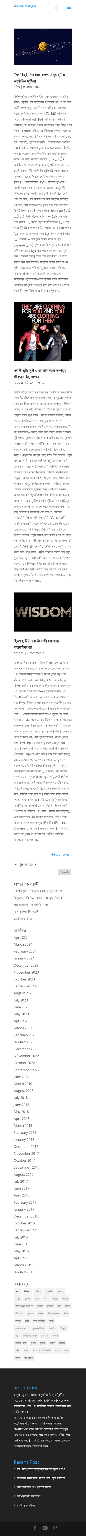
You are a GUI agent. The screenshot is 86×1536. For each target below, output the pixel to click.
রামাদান (62, 1343)
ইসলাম (37, 1298)
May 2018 (21, 1111)
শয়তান (57, 1350)
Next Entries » (61, 854)
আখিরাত (38, 1291)
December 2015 (26, 1216)
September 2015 (26, 1230)
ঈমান (46, 1298)
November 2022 (26, 1056)
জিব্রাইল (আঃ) (53, 1313)
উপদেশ (55, 1298)
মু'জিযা (17, 87)
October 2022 (24, 1062)
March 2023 (23, 1028)
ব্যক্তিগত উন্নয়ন (30, 1335)
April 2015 (21, 1258)
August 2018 (23, 1090)
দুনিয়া (27, 1321)
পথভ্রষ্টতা (52, 1328)
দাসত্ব (18, 1321)
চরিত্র (67, 1306)
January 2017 (24, 1209)
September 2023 (26, 986)
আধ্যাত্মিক (49, 1291)
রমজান (52, 1343)
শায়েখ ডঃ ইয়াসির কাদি (42, 1350)
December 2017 (26, 1146)
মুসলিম (43, 1343)
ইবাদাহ (27, 1298)
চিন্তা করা (19, 1313)
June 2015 (21, 1244)
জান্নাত (41, 1313)
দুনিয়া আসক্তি (39, 1321)
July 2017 (21, 1181)
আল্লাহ (60, 1291)
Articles (19, 382)
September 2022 (26, 1070)
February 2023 (25, 1035)
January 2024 (24, 958)
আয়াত (17, 1298)
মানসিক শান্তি (21, 1343)
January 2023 (24, 1042)
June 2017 (21, 1188)
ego (17, 1291)
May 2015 (21, 1251)
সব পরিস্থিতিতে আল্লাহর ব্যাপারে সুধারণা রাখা (38, 891)
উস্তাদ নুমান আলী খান (24, 1306)
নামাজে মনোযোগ (22, 1328)
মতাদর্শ (55, 1335)
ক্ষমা (59, 1306)
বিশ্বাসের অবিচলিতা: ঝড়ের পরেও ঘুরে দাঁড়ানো (38, 897)
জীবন (66, 1313)
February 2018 (25, 1132)
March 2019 (23, 1083)
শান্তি (17, 1350)
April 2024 (21, 937)
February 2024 (25, 951)
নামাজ (51, 1321)
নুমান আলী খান (38, 1328)
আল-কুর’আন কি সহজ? (26, 911)
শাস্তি (26, 1350)
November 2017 (26, 1153)
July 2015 (21, 1237)
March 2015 (23, 1265)
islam (27, 1291)
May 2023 (21, 1014)
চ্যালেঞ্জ (31, 1313)
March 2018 (23, 1125)
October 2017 (24, 1160)
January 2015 (24, 1272)
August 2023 (23, 993)
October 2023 (24, 979)
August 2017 (23, 1174)
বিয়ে (17, 1335)
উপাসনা (65, 1298)
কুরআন (40, 1306)
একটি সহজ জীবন (23, 918)
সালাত (17, 1358)
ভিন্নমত (44, 1335)
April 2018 (21, 1118)
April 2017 (21, 1195)
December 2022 (26, 1049)
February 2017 (25, 1202)
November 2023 (26, 972)
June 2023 (21, 1007)
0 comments (31, 87)
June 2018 (21, 1104)
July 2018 (21, 1097)
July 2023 (21, 1000)
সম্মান (66, 1350)
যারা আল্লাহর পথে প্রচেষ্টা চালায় (31, 904)
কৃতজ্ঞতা (50, 1306)
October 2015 (24, 1223)
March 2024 (23, 944)
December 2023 (26, 965)
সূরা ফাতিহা (28, 1358)
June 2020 (21, 1077)
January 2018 (24, 1139)
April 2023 (21, 1021)
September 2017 (26, 1167)
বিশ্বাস (63, 1328)
